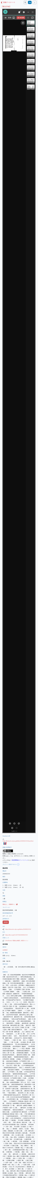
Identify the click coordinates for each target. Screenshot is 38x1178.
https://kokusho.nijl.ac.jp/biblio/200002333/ (18, 929)
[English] (30, 2)
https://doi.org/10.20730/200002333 (16, 935)
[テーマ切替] (25, 2)
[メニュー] (35, 2)
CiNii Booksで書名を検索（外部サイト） (17, 941)
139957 (5, 950)
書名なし (9, 904)
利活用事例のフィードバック (20, 860)
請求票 (6, 922)
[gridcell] (8, 2)
